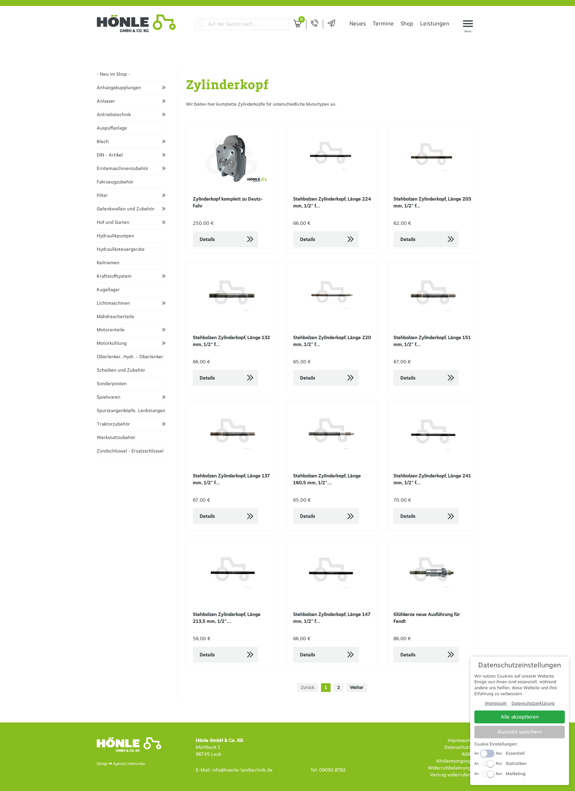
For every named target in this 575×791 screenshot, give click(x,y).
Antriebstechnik (114, 114)
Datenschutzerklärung (533, 703)
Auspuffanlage (112, 128)
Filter (102, 195)
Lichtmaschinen (113, 303)
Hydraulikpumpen (115, 236)
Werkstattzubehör (116, 437)
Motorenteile (111, 330)
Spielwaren (108, 397)
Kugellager (108, 289)
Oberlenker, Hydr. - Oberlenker (130, 356)
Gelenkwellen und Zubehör (126, 209)
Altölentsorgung (453, 761)
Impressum (459, 740)
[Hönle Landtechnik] (136, 31)
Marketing (516, 774)
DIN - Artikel (110, 155)
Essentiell (515, 753)
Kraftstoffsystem (114, 276)
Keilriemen (108, 262)
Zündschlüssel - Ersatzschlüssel (130, 451)
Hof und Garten (113, 222)
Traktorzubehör (113, 424)
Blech (103, 141)
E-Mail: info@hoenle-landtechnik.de (234, 770)
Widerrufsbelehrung (449, 768)
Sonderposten (112, 383)
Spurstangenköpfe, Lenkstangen (131, 410)
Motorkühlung (112, 343)
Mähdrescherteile (115, 316)
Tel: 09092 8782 (328, 770)
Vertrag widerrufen (450, 775)
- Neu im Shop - (113, 74)
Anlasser (106, 101)
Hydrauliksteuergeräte (121, 249)
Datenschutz (457, 747)
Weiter (357, 687)
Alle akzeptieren (520, 717)
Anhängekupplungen (119, 87)
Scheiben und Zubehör (121, 370)
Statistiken (516, 763)
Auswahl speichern (519, 732)
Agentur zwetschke (129, 763)
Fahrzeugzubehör (115, 182)
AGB (466, 754)
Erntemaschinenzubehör (123, 168)
